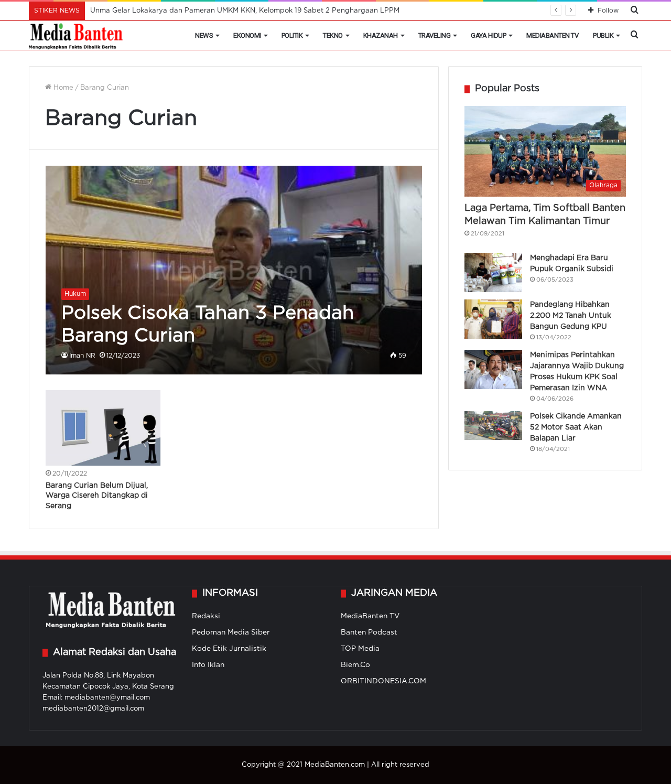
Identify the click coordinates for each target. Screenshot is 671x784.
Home (62, 88)
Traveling (434, 35)
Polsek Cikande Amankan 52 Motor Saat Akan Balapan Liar (576, 427)
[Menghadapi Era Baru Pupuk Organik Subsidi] (493, 272)
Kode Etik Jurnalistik (229, 649)
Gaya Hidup (488, 35)
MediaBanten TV (552, 35)
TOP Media (360, 649)
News (204, 35)
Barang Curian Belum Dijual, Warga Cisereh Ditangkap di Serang (97, 495)
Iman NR (82, 356)
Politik (292, 35)
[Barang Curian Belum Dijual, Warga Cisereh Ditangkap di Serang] (103, 427)
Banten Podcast (369, 632)
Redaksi (206, 616)
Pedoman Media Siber (231, 632)
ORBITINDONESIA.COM (383, 681)
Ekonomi (247, 35)
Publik (603, 35)
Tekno (333, 35)
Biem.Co (355, 665)
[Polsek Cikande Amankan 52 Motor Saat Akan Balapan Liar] (493, 425)
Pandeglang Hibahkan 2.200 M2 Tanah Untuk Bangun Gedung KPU (570, 316)
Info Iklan (208, 665)
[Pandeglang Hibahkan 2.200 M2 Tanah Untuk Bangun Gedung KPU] (493, 319)
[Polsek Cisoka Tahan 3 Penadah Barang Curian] (234, 270)
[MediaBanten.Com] (76, 35)
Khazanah (380, 35)
